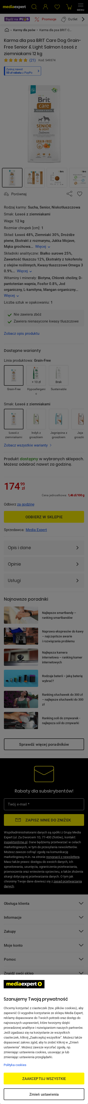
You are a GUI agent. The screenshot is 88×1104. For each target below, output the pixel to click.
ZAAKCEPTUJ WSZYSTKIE (44, 1078)
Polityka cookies (15, 1065)
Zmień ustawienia (44, 1094)
